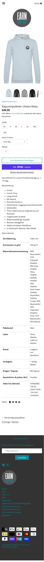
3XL (5, 132)
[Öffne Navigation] (3, 3)
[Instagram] (7, 464)
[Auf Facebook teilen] (10, 401)
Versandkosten (17, 113)
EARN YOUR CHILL (9, 101)
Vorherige (6, 422)
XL (28, 126)
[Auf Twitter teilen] (13, 401)
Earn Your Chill (23, 545)
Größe (4, 122)
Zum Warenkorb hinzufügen (22, 160)
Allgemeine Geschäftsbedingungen (16, 503)
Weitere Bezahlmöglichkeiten (22, 172)
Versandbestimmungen (11, 512)
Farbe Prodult (7, 138)
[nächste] (41, 93)
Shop (4, 491)
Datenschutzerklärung (11, 506)
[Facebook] (3, 464)
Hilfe (4, 497)
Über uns (6, 494)
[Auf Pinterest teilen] (16, 401)
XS (4, 126)
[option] (8, 93)
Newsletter (6, 515)
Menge (4, 147)
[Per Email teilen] (19, 401)
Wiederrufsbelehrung (11, 509)
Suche (4, 488)
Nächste (15, 422)
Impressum (6, 500)
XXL (34, 126)
